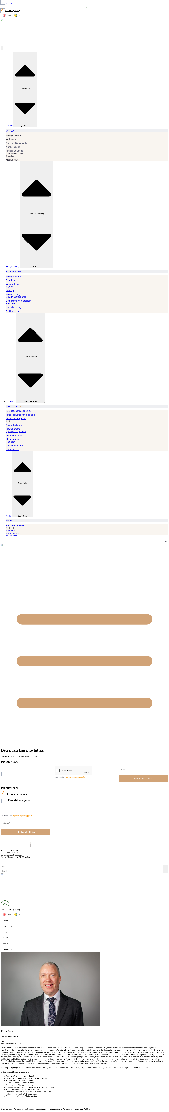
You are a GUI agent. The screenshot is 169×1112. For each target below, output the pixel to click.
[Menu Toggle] (2, 48)
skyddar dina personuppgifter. (75, 777)
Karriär (5, 943)
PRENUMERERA (143, 778)
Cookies (4, 861)
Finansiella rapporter (17, 769)
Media (5, 938)
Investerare (7, 932)
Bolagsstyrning (9, 926)
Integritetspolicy (15, 861)
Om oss (6, 921)
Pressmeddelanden (15, 767)
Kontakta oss (8, 949)
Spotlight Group (7, 3)
